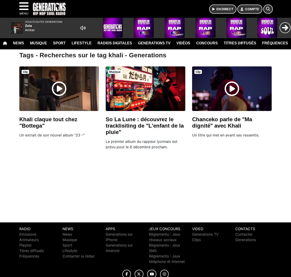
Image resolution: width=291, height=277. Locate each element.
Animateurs (29, 239)
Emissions (27, 234)
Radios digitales (115, 43)
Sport (59, 43)
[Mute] (83, 28)
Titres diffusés (240, 43)
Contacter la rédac (79, 256)
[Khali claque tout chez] (59, 88)
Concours (207, 43)
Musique (38, 43)
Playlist (25, 245)
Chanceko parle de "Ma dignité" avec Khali (222, 122)
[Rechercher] (268, 9)
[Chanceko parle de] (232, 88)
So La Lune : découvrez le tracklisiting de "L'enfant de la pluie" (145, 125)
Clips (196, 239)
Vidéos (183, 43)
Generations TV (154, 43)
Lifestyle (82, 43)
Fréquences (275, 43)
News (18, 43)
